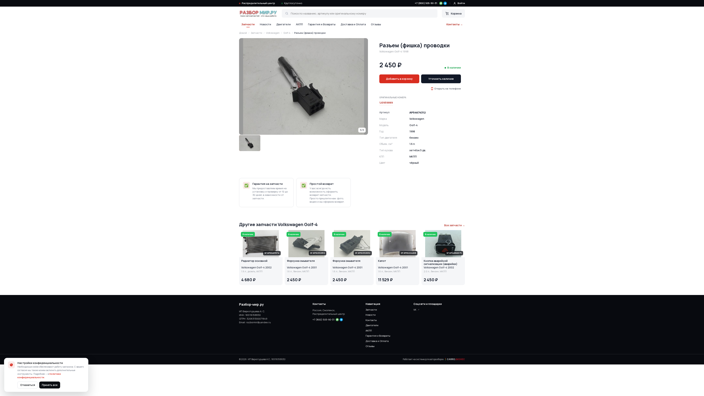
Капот (382, 261)
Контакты (371, 320)
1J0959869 (386, 102)
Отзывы (376, 24)
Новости (265, 24)
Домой (243, 32)
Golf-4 (286, 32)
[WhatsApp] (441, 3)
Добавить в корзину (399, 78)
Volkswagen (273, 32)
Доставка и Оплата (353, 24)
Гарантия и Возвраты (322, 24)
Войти (461, 3)
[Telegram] (445, 3)
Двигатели (283, 24)
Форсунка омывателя (301, 261)
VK (414, 309)
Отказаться (27, 385)
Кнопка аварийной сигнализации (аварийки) (440, 262)
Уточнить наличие (441, 78)
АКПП (299, 24)
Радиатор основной (254, 261)
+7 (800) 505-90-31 (426, 3)
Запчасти (248, 24)
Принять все (50, 385)
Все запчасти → (454, 225)
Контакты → (454, 24)
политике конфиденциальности (39, 375)
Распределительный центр (258, 3)
